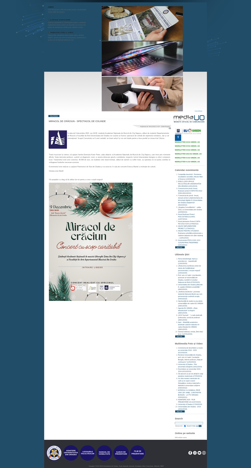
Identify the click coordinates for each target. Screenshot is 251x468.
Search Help (191, 426)
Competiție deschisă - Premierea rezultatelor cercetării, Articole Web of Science (190, 177)
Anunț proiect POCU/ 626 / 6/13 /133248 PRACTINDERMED (189, 242)
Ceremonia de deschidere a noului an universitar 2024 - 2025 (190, 350)
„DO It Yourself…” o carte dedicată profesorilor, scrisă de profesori (190, 317)
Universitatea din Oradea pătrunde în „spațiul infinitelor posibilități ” (190, 287)
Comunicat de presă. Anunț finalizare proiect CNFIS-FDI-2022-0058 (190, 191)
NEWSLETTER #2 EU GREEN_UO (187, 158)
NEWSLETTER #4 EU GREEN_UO (187, 150)
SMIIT (162, 466)
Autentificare (198, 111)
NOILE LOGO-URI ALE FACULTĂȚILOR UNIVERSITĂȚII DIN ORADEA (189, 184)
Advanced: (179, 426)
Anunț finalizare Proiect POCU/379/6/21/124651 (186, 216)
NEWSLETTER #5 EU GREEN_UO (187, 146)
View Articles (54, 116)
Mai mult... (180, 247)
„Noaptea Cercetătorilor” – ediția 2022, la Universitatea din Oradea (190, 209)
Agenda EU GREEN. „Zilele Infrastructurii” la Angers (188, 310)
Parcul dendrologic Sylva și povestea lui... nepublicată (187, 261)
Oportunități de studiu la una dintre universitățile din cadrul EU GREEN (190, 303)
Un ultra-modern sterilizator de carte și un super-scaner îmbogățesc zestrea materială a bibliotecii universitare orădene (189, 383)
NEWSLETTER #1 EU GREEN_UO (187, 162)
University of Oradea (190, 404)
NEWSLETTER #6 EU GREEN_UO (187, 142)
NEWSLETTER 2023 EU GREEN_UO (188, 154)
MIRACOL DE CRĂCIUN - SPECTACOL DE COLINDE (77, 121)
